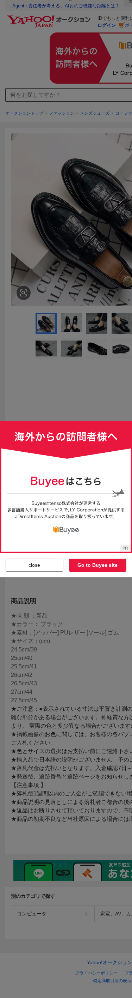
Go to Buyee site (97, 565)
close (34, 565)
